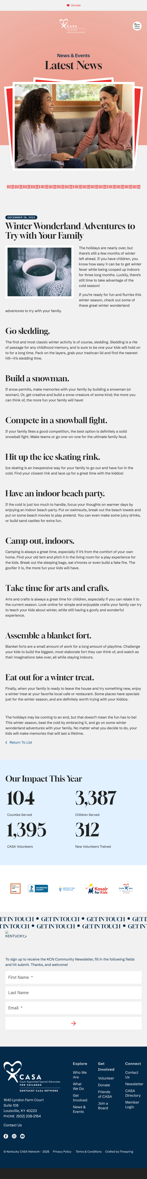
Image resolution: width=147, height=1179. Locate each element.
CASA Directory (133, 1093)
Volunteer (106, 1078)
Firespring (126, 1151)
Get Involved (80, 1097)
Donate (76, 5)
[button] (137, 26)
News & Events (79, 1109)
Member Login (132, 1104)
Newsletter (134, 1084)
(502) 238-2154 (28, 1116)
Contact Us (13, 1125)
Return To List (20, 742)
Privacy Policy (62, 1151)
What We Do (78, 1086)
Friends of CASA (105, 1094)
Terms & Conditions (89, 1151)
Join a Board (103, 1105)
